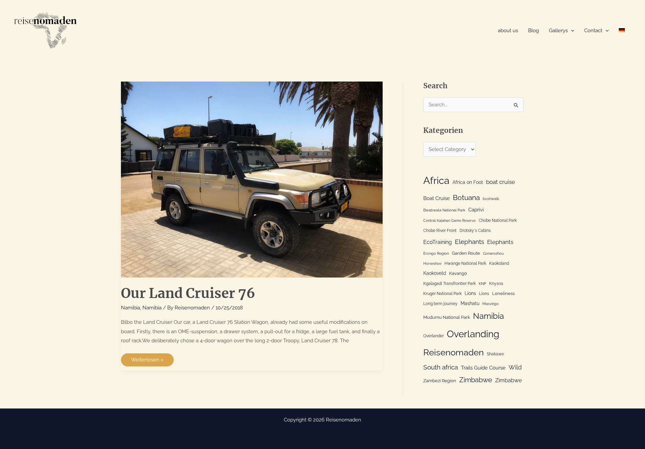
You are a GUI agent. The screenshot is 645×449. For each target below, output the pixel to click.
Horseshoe (432, 263)
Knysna (496, 283)
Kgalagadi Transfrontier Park (449, 283)
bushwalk (491, 199)
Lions (470, 293)
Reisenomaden (453, 352)
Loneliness (503, 293)
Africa (436, 180)
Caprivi (476, 210)
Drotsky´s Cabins (475, 230)
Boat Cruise (436, 198)
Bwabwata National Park (444, 210)
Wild (515, 367)
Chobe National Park (498, 220)
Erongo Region (436, 253)
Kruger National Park (442, 293)
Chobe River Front (440, 230)
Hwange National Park (465, 263)
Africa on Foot (468, 182)
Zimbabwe (475, 380)
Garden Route (466, 253)
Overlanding (473, 334)
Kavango (458, 273)
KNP (482, 284)
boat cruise (500, 182)
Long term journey (440, 303)
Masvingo (490, 304)
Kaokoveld (434, 273)
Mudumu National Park (446, 317)
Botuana (466, 197)
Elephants (469, 241)
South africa (440, 367)
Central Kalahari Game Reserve (449, 220)
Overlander (433, 336)
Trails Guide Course (483, 368)
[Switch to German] (622, 30)
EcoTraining (437, 242)
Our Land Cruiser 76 (188, 293)
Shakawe (495, 354)
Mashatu (470, 303)
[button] (571, 30)
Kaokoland (499, 263)
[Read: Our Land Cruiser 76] (252, 179)
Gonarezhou (493, 253)
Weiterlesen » (147, 361)
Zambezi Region (439, 380)
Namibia (130, 308)
